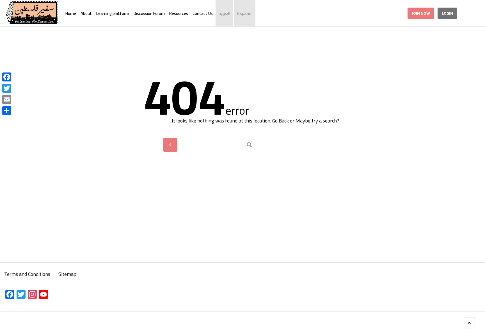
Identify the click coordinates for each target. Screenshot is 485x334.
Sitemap (67, 274)
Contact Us (203, 13)
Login (447, 13)
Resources (178, 13)
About (86, 13)
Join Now (421, 13)
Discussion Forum (149, 13)
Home (70, 13)
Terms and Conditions (27, 274)
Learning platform (112, 13)
